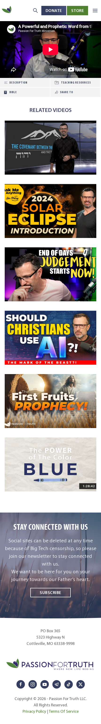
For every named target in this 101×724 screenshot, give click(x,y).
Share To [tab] (66, 92)
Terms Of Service (64, 711)
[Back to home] (7, 10)
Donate (54, 10)
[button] (95, 11)
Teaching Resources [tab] (76, 82)
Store (77, 10)
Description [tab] (18, 82)
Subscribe (50, 592)
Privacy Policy (34, 711)
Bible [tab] (13, 92)
